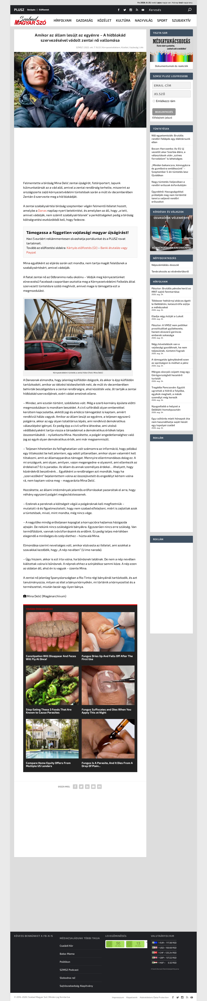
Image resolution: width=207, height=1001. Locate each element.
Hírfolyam (63, 20)
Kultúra (123, 20)
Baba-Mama (67, 953)
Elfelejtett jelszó (162, 117)
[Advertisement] (80, 155)
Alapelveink (131, 997)
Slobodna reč (67, 977)
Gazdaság (84, 20)
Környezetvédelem (111, 47)
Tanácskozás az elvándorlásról (170, 271)
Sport (162, 20)
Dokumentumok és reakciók (171, 65)
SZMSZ (79, 47)
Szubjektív (181, 20)
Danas (42, 210)
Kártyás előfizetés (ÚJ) (82, 247)
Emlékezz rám (165, 101)
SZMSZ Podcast (69, 969)
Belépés (31, 9)
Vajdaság (133, 47)
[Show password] (186, 93)
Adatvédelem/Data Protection (154, 997)
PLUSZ (19, 10)
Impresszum (118, 997)
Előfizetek (44, 9)
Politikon (65, 961)
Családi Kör (66, 945)
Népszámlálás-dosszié (165, 264)
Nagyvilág (144, 20)
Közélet (104, 20)
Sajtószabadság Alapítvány (76, 985)
